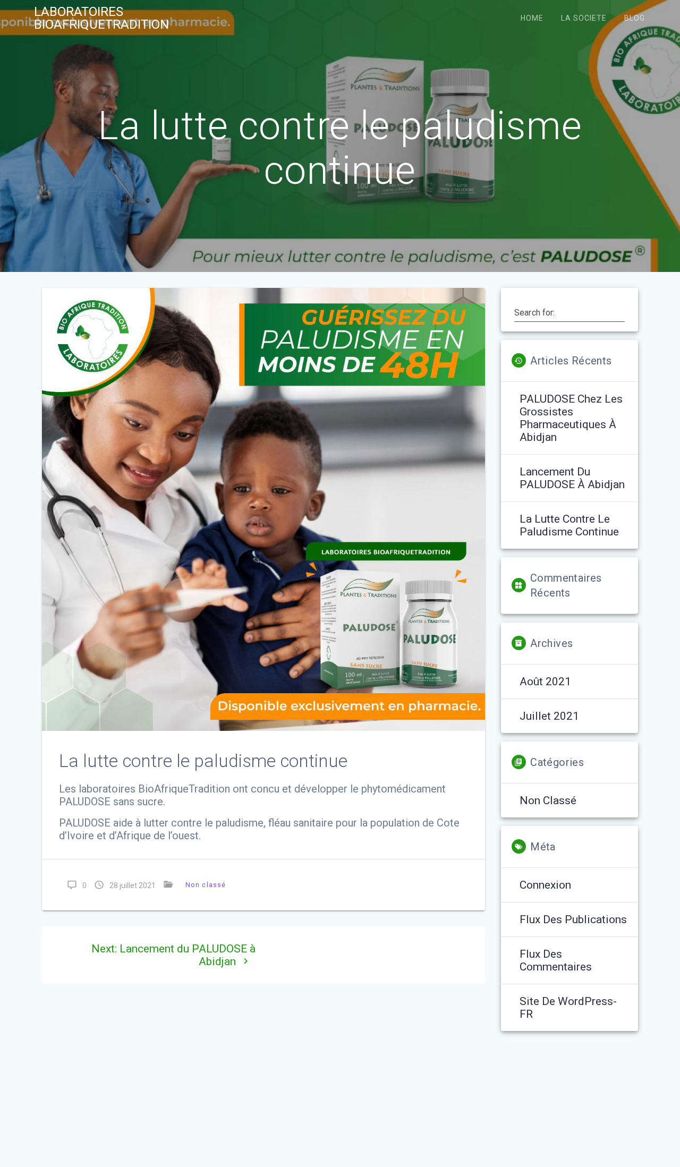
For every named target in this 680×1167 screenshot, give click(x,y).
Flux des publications (573, 919)
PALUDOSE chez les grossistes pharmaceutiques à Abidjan (571, 418)
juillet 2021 (549, 716)
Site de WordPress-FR (568, 1007)
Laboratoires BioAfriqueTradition (101, 18)
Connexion (545, 885)
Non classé (205, 885)
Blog (634, 18)
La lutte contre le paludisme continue (569, 525)
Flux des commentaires (556, 960)
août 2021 (545, 681)
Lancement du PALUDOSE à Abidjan (572, 478)
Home (532, 18)
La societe (584, 18)
